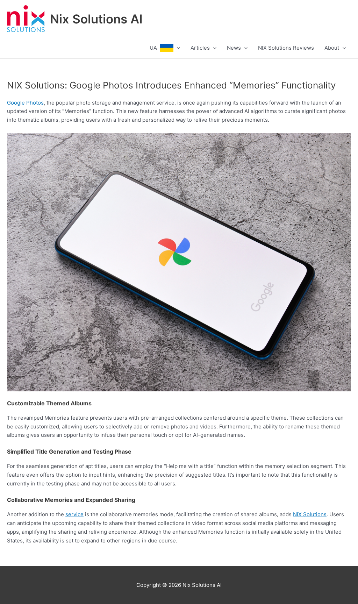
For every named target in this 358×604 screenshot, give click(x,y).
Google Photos (25, 102)
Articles (200, 47)
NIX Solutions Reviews (286, 47)
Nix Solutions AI (96, 19)
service (74, 514)
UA (155, 47)
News (234, 47)
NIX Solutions (310, 514)
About (331, 47)
